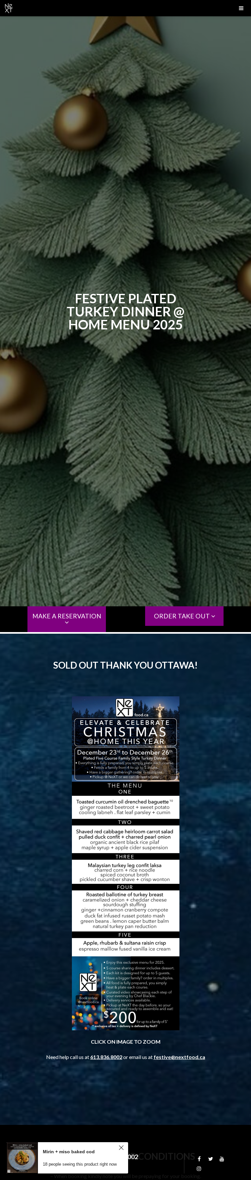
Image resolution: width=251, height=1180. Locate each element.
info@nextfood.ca (51, 1163)
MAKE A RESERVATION (66, 616)
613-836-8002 (118, 1156)
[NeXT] (125, 8)
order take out (182, 616)
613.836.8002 (106, 1057)
